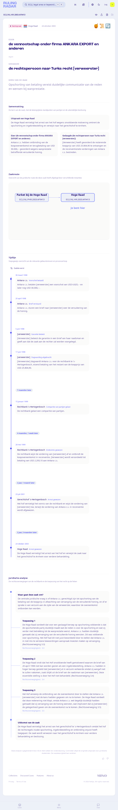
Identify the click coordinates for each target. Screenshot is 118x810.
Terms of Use (21, 781)
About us (50, 775)
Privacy (11, 781)
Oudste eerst (19, 268)
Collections (13, 775)
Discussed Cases (27, 775)
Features (40, 775)
